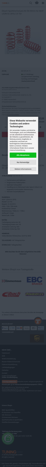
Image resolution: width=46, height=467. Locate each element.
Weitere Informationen (23, 169)
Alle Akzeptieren (23, 155)
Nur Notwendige (23, 162)
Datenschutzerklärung (17, 150)
